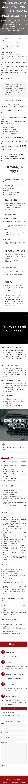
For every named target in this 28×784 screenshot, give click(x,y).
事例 (24, 777)
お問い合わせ (9, 779)
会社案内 (14, 777)
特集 (21, 777)
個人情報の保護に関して (16, 779)
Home (4, 777)
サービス (18, 777)
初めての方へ (9, 777)
